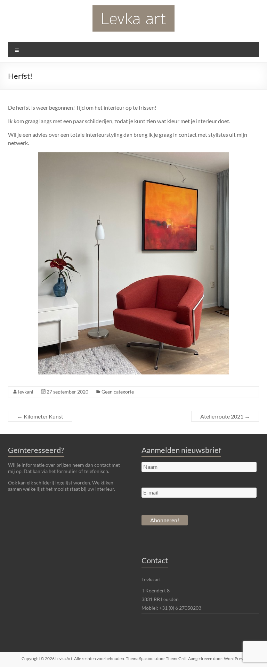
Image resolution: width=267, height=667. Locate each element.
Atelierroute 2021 (225, 416)
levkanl (25, 392)
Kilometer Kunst (40, 416)
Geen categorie (118, 392)
